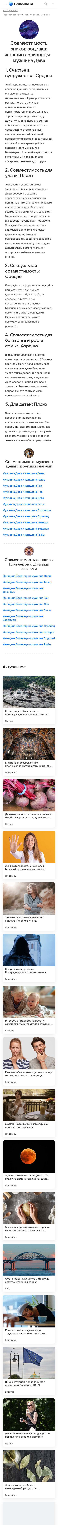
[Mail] (11, 4)
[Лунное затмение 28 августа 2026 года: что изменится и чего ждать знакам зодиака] (29, 1164)
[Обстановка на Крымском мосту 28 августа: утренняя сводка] (29, 1268)
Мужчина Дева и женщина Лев (23, 492)
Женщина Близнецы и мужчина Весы (27, 610)
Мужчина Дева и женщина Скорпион (27, 510)
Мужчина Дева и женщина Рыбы (24, 534)
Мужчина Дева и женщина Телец (24, 479)
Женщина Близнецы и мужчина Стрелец (29, 626)
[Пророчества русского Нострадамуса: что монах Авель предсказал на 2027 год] (29, 958)
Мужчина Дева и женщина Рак (22, 485)
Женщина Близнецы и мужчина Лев (26, 604)
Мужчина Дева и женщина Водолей (26, 528)
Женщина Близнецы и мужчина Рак (25, 598)
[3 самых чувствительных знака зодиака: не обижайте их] (29, 906)
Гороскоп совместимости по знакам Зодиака (26, 14)
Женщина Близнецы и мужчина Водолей (29, 638)
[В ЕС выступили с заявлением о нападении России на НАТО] (29, 1371)
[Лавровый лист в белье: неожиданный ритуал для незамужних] (29, 1474)
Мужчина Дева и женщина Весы (23, 504)
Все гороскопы (10, 10)
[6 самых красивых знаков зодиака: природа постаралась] (29, 1113)
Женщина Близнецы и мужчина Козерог (29, 632)
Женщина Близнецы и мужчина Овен (27, 576)
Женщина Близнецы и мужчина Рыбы (27, 644)
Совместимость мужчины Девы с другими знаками (29, 464)
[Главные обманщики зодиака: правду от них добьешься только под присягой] (29, 1061)
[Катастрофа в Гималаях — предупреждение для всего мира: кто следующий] (29, 700)
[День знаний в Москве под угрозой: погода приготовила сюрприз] (29, 1422)
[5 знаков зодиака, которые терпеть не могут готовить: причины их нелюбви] (29, 1216)
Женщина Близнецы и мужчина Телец (27, 582)
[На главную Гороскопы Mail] (23, 4)
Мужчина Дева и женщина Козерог (25, 522)
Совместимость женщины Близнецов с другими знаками (29, 564)
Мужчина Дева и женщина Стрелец (26, 516)
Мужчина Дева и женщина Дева (23, 498)
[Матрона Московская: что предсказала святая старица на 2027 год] (29, 752)
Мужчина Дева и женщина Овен (23, 473)
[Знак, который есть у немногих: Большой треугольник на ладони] (29, 855)
